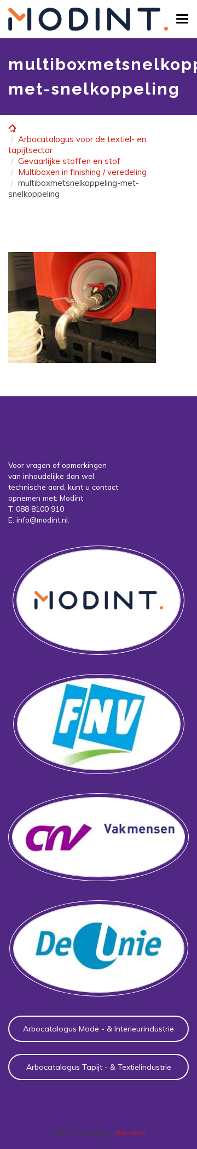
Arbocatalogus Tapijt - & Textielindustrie (98, 1067)
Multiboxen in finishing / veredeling (82, 172)
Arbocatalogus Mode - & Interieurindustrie (98, 1029)
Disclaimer (130, 1132)
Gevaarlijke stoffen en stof (69, 161)
